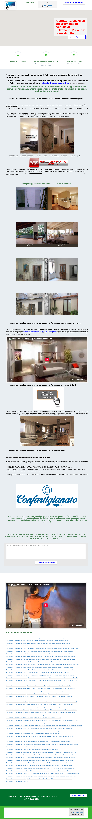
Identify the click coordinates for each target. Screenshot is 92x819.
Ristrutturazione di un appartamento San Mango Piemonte (68, 754)
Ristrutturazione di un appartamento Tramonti (59, 643)
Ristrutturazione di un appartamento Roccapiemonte (18, 712)
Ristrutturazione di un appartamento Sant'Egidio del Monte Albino (21, 680)
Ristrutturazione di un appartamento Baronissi (61, 661)
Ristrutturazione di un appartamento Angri (15, 707)
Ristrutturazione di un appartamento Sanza (36, 688)
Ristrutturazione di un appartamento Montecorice (38, 656)
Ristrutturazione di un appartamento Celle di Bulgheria (39, 704)
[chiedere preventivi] (48, 163)
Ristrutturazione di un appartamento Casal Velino (40, 637)
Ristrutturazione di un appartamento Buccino (63, 653)
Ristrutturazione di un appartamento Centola (41, 675)
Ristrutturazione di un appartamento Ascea (36, 746)
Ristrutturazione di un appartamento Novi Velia (39, 741)
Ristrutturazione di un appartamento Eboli (56, 746)
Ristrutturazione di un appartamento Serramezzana (46, 725)
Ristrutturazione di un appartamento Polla (35, 640)
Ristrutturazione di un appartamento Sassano (68, 723)
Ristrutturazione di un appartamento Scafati (60, 645)
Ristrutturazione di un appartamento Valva (15, 746)
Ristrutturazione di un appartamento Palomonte (40, 765)
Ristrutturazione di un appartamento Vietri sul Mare (67, 664)
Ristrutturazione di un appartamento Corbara (38, 728)
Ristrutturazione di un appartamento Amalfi (63, 736)
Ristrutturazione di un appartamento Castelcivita (17, 701)
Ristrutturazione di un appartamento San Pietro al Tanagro (19, 776)
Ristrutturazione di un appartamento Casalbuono (62, 651)
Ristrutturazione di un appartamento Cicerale (63, 704)
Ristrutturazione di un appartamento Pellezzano (17, 637)
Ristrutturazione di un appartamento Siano (65, 699)
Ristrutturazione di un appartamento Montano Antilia (63, 683)
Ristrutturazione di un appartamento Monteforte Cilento (18, 715)
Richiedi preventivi (78, 37)
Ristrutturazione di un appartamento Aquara (16, 696)
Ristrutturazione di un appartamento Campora (37, 696)
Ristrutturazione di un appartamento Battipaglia (17, 672)
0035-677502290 (48, 5)
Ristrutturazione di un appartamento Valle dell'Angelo (18, 736)
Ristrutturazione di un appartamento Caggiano (36, 707)
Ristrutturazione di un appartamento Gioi (59, 672)
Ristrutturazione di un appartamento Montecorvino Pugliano (63, 709)
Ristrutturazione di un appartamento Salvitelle (16, 757)
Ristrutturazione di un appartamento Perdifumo (63, 675)
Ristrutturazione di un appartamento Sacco (39, 770)
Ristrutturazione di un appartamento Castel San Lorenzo (62, 659)
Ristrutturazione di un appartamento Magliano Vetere (40, 768)
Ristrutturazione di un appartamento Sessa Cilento (63, 669)
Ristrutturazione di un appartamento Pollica (39, 760)
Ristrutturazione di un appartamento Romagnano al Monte (65, 720)
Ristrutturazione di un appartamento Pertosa (40, 720)
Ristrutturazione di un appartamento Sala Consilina (39, 683)
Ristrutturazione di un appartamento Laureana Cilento (18, 669)
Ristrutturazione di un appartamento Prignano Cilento (65, 701)
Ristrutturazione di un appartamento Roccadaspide (17, 661)
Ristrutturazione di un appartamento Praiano (41, 712)
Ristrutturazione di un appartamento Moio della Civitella (44, 715)
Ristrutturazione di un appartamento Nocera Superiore (67, 773)
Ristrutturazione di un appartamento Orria (39, 709)
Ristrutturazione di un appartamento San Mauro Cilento (60, 667)
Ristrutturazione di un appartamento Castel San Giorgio (18, 749)
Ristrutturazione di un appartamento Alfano (16, 688)
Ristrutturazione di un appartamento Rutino (36, 731)
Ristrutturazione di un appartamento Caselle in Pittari (61, 696)
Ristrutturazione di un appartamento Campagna (17, 659)
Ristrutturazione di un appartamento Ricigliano (41, 736)
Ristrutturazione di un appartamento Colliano (16, 728)
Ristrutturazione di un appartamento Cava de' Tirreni (38, 744)
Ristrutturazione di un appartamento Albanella (39, 672)
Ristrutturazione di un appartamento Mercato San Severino (19, 717)
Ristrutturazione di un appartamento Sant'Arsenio (70, 725)
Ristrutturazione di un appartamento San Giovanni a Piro (40, 648)
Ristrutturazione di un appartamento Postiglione (65, 752)
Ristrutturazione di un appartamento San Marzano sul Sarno (19, 733)
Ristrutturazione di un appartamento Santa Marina (17, 770)
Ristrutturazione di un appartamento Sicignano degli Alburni (19, 754)
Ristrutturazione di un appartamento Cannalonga (39, 651)
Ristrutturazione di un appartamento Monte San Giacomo (19, 723)
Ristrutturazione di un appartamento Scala (67, 680)
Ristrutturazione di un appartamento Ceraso (16, 648)
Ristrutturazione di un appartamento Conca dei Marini (62, 760)
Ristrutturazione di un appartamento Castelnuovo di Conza (47, 717)
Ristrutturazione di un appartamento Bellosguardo (60, 728)
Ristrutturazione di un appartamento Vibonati (16, 699)
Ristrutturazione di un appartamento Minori (62, 765)
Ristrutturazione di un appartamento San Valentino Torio (47, 733)
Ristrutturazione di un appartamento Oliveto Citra (17, 765)
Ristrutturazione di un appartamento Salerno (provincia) (18, 781)
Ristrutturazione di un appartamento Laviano (16, 683)
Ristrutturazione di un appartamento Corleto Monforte (62, 656)
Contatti (17, 810)
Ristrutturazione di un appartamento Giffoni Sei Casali (66, 648)
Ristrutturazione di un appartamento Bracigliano (17, 760)
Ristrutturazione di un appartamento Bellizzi (16, 704)
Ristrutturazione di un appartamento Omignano (57, 640)
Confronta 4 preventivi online (74, 2)
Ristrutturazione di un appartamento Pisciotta (43, 738)
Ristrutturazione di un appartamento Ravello (38, 762)
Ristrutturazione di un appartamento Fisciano (64, 757)
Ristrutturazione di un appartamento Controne (16, 664)
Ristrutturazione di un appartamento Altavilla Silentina (59, 685)
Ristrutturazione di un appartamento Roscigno (61, 770)
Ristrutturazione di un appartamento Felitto (16, 643)
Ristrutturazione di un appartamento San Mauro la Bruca (19, 773)
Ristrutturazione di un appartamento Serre (41, 669)
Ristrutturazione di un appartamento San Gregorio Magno (19, 752)
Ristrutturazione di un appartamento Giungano (37, 643)
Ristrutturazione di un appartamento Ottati (15, 744)
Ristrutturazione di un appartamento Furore (16, 656)
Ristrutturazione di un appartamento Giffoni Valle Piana (39, 653)
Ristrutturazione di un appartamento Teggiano (16, 677)
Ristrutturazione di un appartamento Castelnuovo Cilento (19, 738)
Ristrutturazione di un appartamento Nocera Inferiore (18, 675)
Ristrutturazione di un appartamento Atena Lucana (40, 701)
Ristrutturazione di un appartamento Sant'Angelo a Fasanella (20, 725)
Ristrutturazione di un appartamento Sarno (57, 731)
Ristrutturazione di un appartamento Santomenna (66, 738)
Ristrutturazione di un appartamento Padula (39, 659)
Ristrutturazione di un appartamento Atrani (37, 667)
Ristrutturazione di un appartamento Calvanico (16, 768)
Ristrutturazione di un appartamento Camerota (16, 741)
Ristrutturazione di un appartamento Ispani (16, 693)
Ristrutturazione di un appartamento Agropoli (66, 776)
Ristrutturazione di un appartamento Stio (36, 685)
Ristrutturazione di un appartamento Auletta (58, 707)
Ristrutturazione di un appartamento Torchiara (58, 693)
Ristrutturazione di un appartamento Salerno (63, 768)
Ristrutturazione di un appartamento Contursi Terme (18, 691)
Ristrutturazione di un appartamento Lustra (43, 752)
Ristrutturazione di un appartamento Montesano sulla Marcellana (63, 677)
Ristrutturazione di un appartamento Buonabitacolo (38, 778)
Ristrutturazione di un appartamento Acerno (40, 661)
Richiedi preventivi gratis (47, 562)
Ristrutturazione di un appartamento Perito (15, 731)
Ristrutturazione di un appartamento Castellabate (38, 645)
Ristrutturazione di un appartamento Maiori (16, 645)
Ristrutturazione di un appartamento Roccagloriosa (17, 720)
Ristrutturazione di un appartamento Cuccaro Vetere (45, 723)
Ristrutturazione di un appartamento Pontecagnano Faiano (41, 664)
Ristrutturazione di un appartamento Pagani (41, 691)
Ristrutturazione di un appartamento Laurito (47, 680)
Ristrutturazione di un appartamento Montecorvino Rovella (65, 691)
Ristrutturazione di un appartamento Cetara (38, 677)
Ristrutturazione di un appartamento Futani (16, 653)
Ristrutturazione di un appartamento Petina (16, 778)
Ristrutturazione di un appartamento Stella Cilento (17, 709)
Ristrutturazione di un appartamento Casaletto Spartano (40, 757)
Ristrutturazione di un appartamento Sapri (15, 640)
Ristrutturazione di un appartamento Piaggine (43, 773)
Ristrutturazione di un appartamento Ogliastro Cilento (64, 637)
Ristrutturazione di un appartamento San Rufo (44, 776)
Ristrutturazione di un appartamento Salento (16, 667)
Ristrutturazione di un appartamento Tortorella (61, 741)
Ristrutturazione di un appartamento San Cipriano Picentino (41, 699)
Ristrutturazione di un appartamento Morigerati (60, 762)
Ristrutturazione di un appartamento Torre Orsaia (63, 712)
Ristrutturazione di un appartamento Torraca (16, 685)
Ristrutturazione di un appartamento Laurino (44, 754)
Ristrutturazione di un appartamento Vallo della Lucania (45, 749)
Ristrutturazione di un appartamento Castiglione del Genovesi (61, 688)
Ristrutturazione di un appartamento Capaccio (16, 762)
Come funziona (30, 2)
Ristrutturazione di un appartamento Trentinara (61, 778)
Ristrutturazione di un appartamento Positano (37, 693)
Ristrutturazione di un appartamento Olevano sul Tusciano (64, 744)
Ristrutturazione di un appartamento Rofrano (16, 651)
